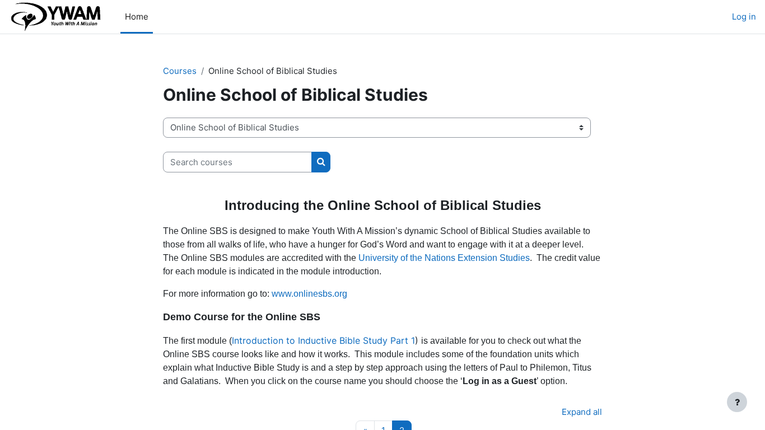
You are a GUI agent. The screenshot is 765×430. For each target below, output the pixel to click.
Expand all (582, 411)
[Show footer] (737, 402)
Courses (180, 71)
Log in (744, 16)
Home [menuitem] (136, 16)
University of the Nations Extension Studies (444, 258)
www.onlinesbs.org (309, 293)
